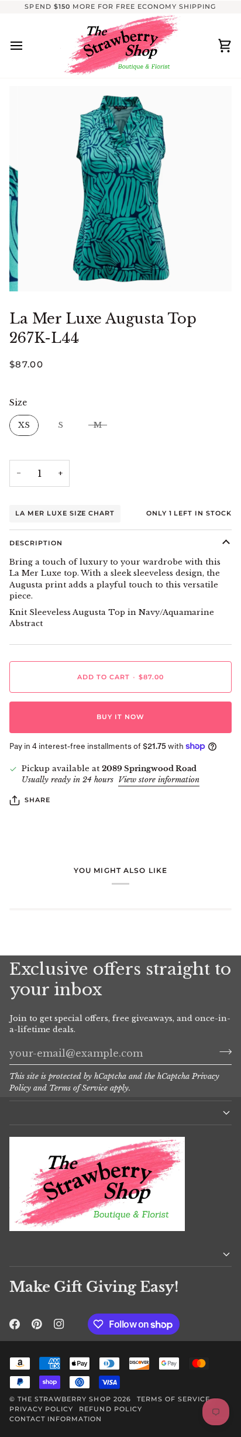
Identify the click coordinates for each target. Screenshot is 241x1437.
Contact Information (55, 1419)
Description (36, 543)
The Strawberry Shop (64, 1399)
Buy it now (120, 717)
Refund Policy (110, 1409)
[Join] (222, 1052)
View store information (158, 780)
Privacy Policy (41, 1409)
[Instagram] (59, 1324)
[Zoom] (40, 269)
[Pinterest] (37, 1324)
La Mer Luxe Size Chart (65, 513)
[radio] (24, 425)
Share (37, 800)
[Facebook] (14, 1324)
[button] (120, 1113)
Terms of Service (78, 1088)
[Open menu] (26, 45)
